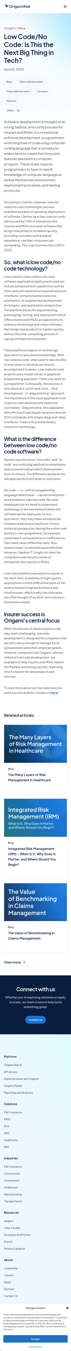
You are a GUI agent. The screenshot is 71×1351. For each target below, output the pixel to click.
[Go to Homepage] (17, 6)
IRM (6, 1147)
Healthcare (11, 1140)
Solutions (10, 1104)
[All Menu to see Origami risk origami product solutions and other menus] (65, 6)
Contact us (35, 1019)
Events (8, 1241)
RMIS (7, 1119)
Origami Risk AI (13, 1065)
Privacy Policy (35, 1346)
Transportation (13, 1201)
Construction (12, 1173)
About (8, 1260)
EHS (6, 1126)
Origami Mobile (13, 1085)
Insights (9, 1221)
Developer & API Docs (17, 1234)
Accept (35, 1338)
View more (12, 962)
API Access (11, 1072)
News (7, 1282)
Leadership (11, 1268)
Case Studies (12, 1228)
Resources (11, 1212)
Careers (9, 1275)
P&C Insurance (13, 1112)
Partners (9, 1289)
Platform (10, 1056)
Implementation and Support (21, 1079)
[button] (67, 1308)
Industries (11, 1158)
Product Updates (14, 1248)
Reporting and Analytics (18, 1092)
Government (11, 1180)
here (54, 692)
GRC (7, 1133)
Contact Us (11, 1296)
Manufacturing (13, 1194)
